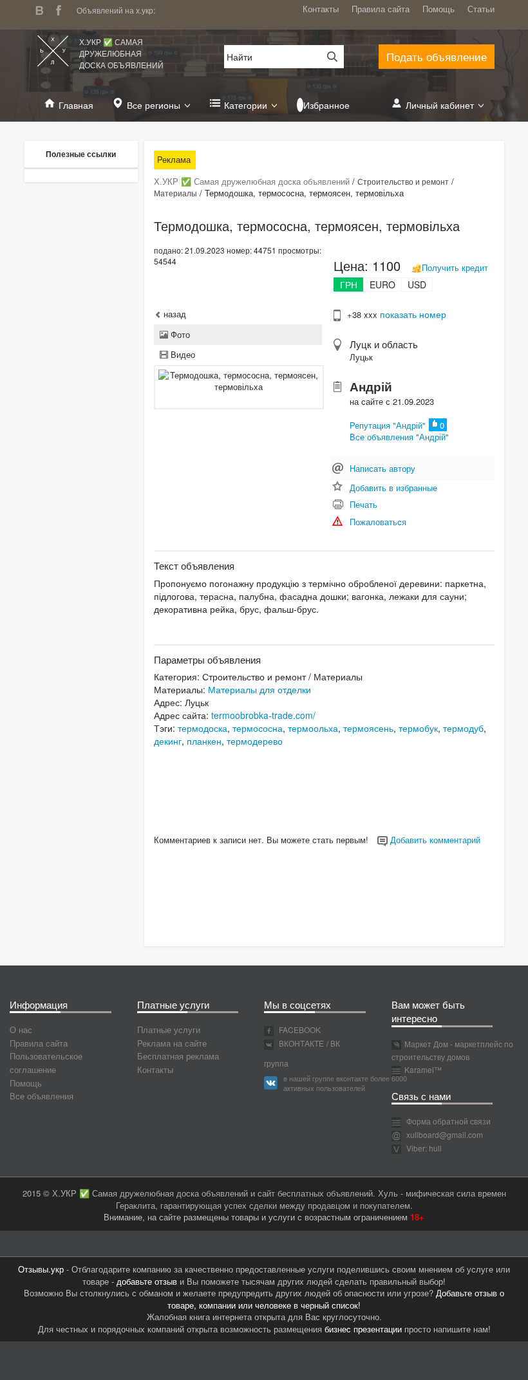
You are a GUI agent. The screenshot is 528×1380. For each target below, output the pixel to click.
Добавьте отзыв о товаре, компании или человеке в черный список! (335, 1299)
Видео (181, 354)
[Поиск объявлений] (327, 56)
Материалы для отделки (259, 689)
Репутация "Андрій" (388, 425)
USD (417, 284)
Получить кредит (455, 267)
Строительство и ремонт (403, 181)
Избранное (326, 104)
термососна (257, 728)
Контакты (321, 9)
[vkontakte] (42, 9)
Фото (179, 334)
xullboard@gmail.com (444, 1134)
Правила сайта (381, 9)
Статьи (481, 9)
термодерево (255, 740)
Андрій (371, 386)
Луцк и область (384, 344)
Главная (76, 104)
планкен (204, 740)
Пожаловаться (378, 522)
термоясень (368, 728)
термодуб (463, 728)
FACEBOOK (299, 1029)
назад (173, 314)
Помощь (438, 9)
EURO (382, 284)
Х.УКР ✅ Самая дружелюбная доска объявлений (121, 53)
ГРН (348, 284)
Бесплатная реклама (178, 1056)
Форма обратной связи (447, 1120)
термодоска (202, 728)
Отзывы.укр (41, 1269)
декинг (168, 740)
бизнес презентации (363, 1329)
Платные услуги (168, 1029)
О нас (21, 1029)
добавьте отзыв (147, 1281)
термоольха (313, 728)
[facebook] (61, 9)
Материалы (175, 192)
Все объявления (41, 1096)
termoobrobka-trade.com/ (263, 715)
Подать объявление (436, 56)
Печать (363, 504)
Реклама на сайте (172, 1043)
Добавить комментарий (434, 840)
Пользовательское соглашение (46, 1063)
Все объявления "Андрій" (399, 437)
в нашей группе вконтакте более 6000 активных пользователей (345, 1083)
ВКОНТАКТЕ (300, 1043)
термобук (418, 728)
